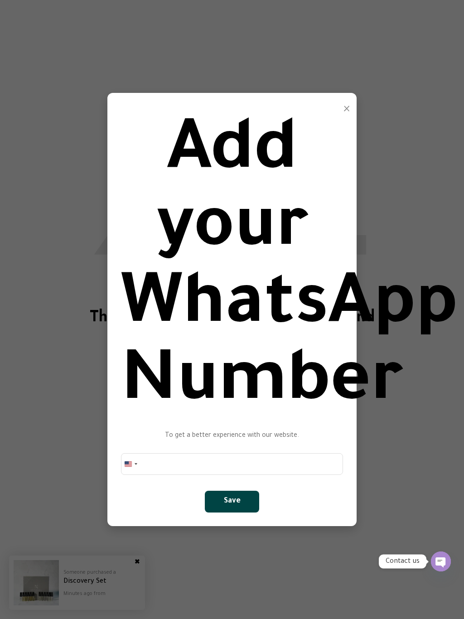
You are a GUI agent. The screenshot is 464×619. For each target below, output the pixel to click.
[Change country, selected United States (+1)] (130, 464)
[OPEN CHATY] (441, 561)
